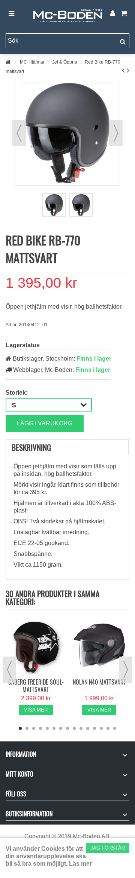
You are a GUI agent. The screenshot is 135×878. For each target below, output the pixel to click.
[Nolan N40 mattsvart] (99, 646)
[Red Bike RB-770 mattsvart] (54, 205)
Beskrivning (31, 447)
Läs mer (80, 863)
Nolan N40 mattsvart (99, 681)
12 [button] (94, 728)
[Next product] (128, 70)
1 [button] (20, 728)
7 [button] (60, 728)
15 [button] (114, 728)
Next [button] (125, 670)
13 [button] (101, 728)
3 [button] (33, 728)
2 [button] (27, 728)
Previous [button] (9, 670)
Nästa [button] (116, 133)
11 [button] (87, 728)
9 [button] (74, 728)
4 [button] (40, 728)
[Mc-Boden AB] (67, 14)
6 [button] (54, 728)
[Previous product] (123, 70)
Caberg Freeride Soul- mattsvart (36, 685)
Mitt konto (19, 774)
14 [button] (108, 728)
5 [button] (47, 728)
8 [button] (67, 728)
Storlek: (17, 392)
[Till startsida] (8, 62)
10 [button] (81, 728)
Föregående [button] (19, 133)
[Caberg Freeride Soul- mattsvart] (36, 646)
